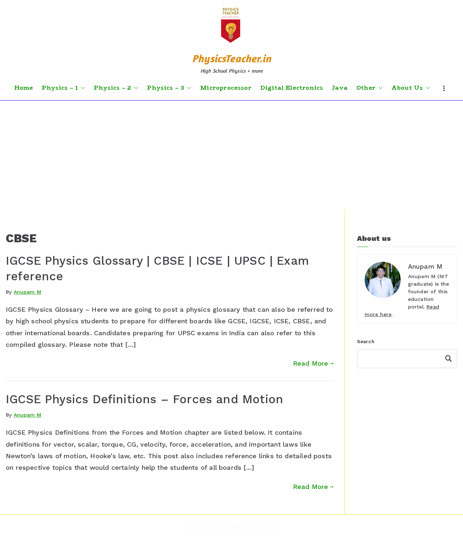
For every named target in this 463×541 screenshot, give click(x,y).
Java (340, 88)
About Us (407, 88)
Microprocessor (225, 88)
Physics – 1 (60, 88)
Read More (310, 363)
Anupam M (27, 292)
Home (23, 88)
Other (365, 88)
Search (365, 341)
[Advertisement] (231, 154)
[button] (81, 88)
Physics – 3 (165, 88)
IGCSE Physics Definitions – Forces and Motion (144, 399)
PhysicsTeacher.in (231, 58)
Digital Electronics (291, 88)
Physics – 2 (112, 88)
